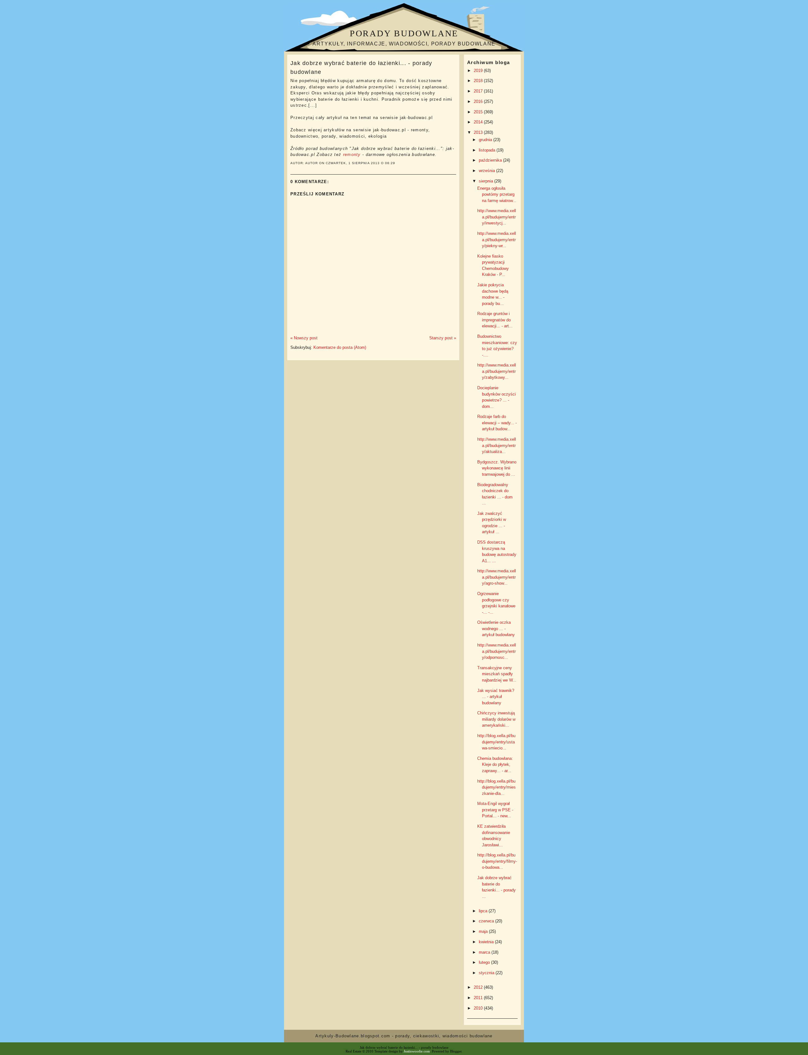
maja (484, 931)
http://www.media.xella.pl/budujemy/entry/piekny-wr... (496, 239)
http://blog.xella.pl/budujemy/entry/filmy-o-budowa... (497, 861)
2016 (479, 101)
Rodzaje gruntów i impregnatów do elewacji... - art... (495, 319)
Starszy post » (442, 338)
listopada (487, 150)
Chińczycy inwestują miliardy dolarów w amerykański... (496, 719)
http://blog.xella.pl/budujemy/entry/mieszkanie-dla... (496, 787)
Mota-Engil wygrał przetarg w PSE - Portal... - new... (495, 809)
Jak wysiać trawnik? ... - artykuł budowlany (495, 696)
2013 (479, 132)
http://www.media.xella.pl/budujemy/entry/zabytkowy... (496, 371)
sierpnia (486, 181)
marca (485, 952)
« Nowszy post (304, 338)
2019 (479, 70)
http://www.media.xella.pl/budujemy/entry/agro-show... (496, 577)
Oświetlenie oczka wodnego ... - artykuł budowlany (496, 628)
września (487, 170)
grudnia (486, 139)
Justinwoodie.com (417, 1051)
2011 (479, 997)
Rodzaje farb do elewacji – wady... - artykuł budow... (497, 422)
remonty (352, 154)
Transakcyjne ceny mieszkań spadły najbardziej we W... (496, 673)
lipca (484, 911)
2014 (479, 122)
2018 (479, 80)
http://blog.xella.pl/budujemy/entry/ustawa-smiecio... (496, 741)
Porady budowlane (404, 33)
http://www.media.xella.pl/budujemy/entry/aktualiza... (496, 445)
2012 (479, 987)
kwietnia (487, 941)
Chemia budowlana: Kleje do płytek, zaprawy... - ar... (495, 764)
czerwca (487, 921)
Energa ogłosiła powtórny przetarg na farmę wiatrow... (496, 194)
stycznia (487, 972)
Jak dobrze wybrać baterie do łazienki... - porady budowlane (361, 67)
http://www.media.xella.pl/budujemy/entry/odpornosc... (496, 651)
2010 (479, 1008)
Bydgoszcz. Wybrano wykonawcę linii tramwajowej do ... (496, 468)
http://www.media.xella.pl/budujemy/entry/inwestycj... (496, 216)
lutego (485, 962)
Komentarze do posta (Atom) (339, 347)
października (491, 160)
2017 (479, 91)
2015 (479, 112)
